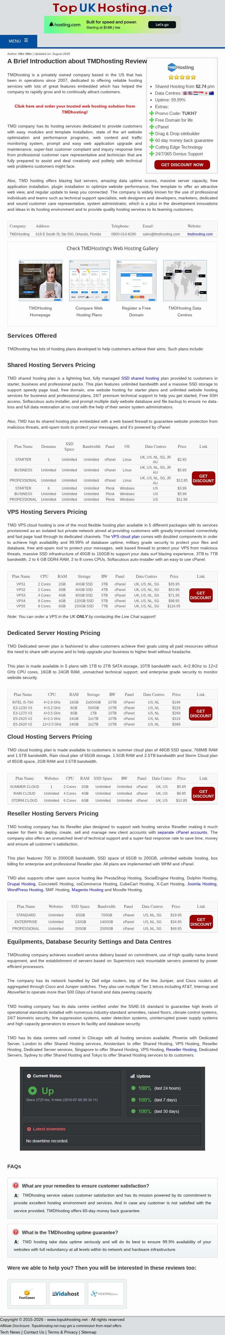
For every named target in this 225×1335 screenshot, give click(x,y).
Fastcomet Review (28, 1294)
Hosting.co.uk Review (105, 1294)
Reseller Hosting (181, 1049)
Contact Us (34, 1332)
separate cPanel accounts (182, 832)
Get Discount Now (182, 164)
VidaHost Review (67, 1294)
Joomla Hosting (202, 883)
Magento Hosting (87, 889)
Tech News (10, 1332)
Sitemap (88, 1332)
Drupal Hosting (21, 883)
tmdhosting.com (200, 234)
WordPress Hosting (25, 889)
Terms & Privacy (63, 1332)
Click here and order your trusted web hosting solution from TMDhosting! (75, 109)
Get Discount (203, 478)
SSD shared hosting (140, 378)
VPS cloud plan (125, 536)
